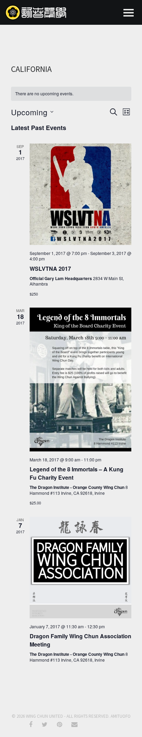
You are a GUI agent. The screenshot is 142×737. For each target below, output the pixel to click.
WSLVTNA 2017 (50, 269)
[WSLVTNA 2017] (80, 194)
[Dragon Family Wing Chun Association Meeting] (80, 567)
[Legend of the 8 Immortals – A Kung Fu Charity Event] (80, 379)
